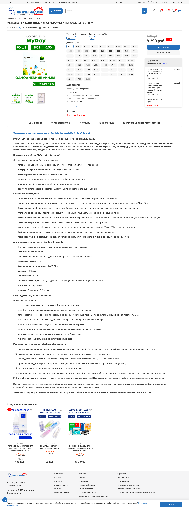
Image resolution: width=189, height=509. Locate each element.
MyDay (39, 18)
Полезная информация (87, 485)
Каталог (57, 11)
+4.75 (79, 74)
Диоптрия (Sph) (72, 43)
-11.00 (112, 60)
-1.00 (86, 46)
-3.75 (102, 51)
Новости (82, 478)
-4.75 (134, 51)
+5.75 (113, 74)
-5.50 (86, 56)
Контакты (53, 2)
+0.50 (70, 65)
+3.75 (113, 70)
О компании (12, 2)
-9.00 (78, 60)
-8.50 (70, 60)
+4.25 (130, 70)
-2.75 (70, 51)
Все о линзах (24, 2)
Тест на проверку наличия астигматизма (93, 496)
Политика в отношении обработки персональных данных (137, 492)
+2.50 (70, 70)
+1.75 (113, 65)
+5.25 (96, 74)
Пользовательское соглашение (128, 485)
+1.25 (96, 65)
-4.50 (126, 51)
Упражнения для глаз (86, 489)
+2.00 (122, 65)
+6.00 (122, 74)
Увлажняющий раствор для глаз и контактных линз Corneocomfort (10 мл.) (20, 448)
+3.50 (104, 70)
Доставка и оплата (39, 2)
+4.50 (70, 74)
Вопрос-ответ (84, 481)
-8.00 (134, 56)
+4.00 (122, 70)
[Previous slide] (10, 61)
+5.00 (87, 74)
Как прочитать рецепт (68, 2)
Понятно (170, 504)
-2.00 (118, 46)
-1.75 (110, 46)
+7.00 (70, 79)
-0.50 (70, 46)
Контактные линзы (25, 18)
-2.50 (134, 46)
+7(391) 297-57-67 (16, 482)
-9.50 (86, 60)
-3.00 (78, 51)
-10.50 (103, 60)
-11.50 (121, 60)
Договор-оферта (123, 481)
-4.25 (118, 51)
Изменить (165, 63)
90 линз (71, 38)
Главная (10, 18)
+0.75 (79, 65)
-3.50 (94, 51)
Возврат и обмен (123, 478)
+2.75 (79, 70)
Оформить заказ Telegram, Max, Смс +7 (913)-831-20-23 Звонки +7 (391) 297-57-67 (149, 2)
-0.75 (78, 46)
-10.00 (94, 60)
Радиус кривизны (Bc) (98, 34)
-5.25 (78, 56)
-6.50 (110, 56)
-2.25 (126, 46)
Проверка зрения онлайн (88, 492)
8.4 (92, 38)
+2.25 (130, 65)
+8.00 (87, 79)
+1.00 (87, 65)
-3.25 (86, 51)
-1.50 (102, 46)
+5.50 (104, 74)
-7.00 (118, 56)
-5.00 (70, 56)
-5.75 (94, 56)
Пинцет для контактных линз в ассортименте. (50, 447)
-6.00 (102, 56)
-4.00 (110, 51)
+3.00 (87, 70)
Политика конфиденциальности (128, 489)
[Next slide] (59, 61)
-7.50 (126, 56)
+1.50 (104, 65)
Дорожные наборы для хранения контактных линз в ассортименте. (79, 448)
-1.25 (94, 46)
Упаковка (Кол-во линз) (76, 34)
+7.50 (79, 79)
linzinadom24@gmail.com (20, 490)
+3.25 (96, 70)
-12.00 (130, 60)
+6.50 (130, 74)
